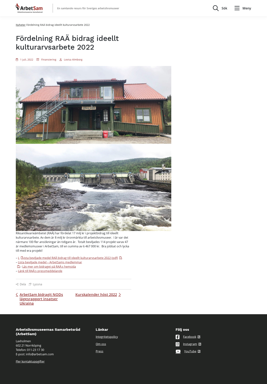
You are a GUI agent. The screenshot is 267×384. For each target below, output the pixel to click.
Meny (246, 8)
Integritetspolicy (107, 337)
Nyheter (21, 25)
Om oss (101, 344)
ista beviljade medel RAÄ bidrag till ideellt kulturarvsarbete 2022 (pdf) (71, 258)
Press (99, 351)
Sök (224, 8)
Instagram (190, 344)
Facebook (189, 337)
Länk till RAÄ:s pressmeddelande (40, 271)
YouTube (190, 351)
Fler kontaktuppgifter (30, 361)
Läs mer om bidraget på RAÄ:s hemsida (49, 267)
